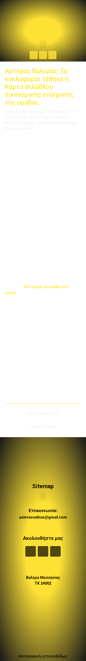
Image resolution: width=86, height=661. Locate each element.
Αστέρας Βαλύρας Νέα (57, 123)
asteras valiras (53, 117)
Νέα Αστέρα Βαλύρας (25, 111)
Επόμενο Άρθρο (43, 426)
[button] (43, 45)
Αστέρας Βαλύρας (20, 123)
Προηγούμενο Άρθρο (43, 413)
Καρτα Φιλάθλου (19, 128)
